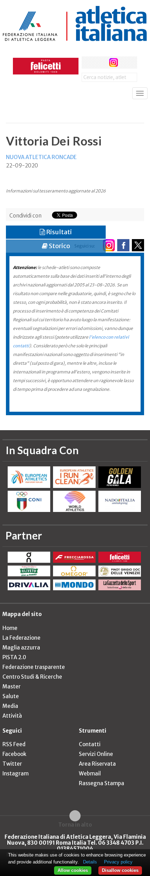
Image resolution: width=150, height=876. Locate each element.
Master (11, 686)
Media (10, 706)
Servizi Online (96, 754)
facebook (87, 62)
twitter (100, 62)
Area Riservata (97, 763)
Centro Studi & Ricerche (32, 676)
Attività (12, 715)
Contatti (89, 744)
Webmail (90, 773)
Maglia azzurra (21, 647)
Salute (10, 696)
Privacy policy (118, 862)
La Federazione (21, 637)
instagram (113, 62)
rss (126, 62)
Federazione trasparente (33, 667)
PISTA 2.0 (14, 657)
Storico (59, 246)
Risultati (58, 232)
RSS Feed (13, 744)
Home (9, 628)
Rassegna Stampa (101, 783)
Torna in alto (75, 824)
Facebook (14, 754)
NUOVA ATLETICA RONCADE (41, 157)
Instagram (15, 773)
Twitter (12, 763)
